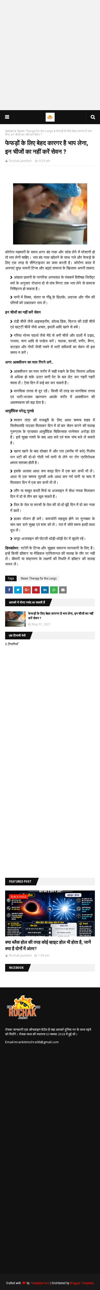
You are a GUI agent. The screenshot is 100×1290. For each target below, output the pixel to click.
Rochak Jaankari (20, 161)
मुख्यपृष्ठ (9, 131)
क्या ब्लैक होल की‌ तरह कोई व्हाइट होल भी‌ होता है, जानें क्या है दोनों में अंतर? (48, 945)
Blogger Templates (82, 1283)
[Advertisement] (50, 55)
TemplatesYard (39, 1283)
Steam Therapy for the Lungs (35, 131)
